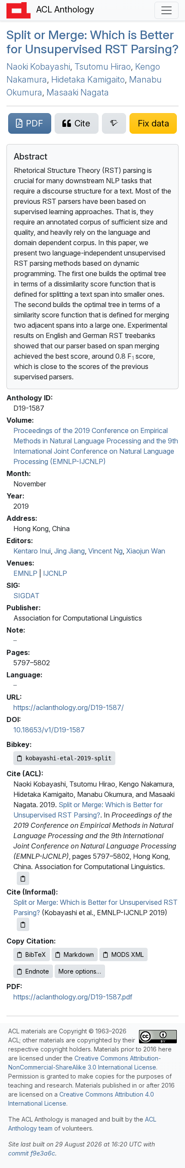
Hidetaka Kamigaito (88, 79)
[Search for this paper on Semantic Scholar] (114, 123)
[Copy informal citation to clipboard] (23, 924)
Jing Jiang (69, 551)
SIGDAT (26, 595)
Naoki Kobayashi (38, 66)
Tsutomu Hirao (102, 66)
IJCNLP (55, 573)
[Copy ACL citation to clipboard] (23, 878)
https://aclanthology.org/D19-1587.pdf (73, 997)
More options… (80, 971)
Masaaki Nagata (77, 92)
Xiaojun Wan (145, 551)
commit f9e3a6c (31, 1153)
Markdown (79, 954)
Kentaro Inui (32, 551)
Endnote (37, 971)
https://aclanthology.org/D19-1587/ (68, 707)
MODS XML (127, 954)
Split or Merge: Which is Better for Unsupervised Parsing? (92, 42)
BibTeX (35, 954)
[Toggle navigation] (166, 10)
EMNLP (25, 573)
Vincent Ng (105, 551)
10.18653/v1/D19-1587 (49, 729)
